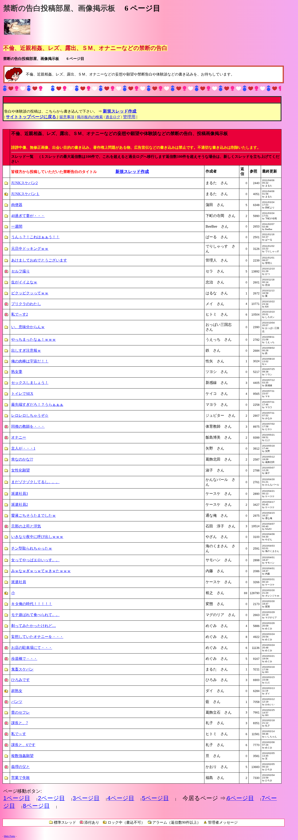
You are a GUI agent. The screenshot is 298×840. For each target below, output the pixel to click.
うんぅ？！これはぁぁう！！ (35, 237)
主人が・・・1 (23, 448)
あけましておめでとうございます (39, 260)
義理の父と (20, 767)
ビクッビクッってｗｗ (29, 293)
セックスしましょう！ (29, 383)
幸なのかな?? (22, 459)
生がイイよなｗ (24, 282)
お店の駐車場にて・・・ (31, 648)
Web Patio (9, 836)
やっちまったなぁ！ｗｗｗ (33, 339)
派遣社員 (18, 582)
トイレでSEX (22, 394)
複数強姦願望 (22, 756)
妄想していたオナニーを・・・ (37, 637)
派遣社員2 (19, 504)
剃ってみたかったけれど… (33, 626)
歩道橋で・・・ (24, 659)
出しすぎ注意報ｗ (26, 350)
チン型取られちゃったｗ (31, 548)
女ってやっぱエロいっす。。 (35, 560)
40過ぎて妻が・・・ (28, 216)
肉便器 (16, 205)
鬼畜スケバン (22, 669)
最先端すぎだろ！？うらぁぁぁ (37, 404)
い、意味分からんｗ (28, 327)
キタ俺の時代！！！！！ (31, 604)
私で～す (18, 734)
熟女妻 (16, 372)
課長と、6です (23, 745)
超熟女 (16, 691)
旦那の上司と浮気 (26, 526)
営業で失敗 (20, 778)
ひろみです (20, 680)
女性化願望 (20, 470)
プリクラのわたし (26, 304)
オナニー (18, 437)
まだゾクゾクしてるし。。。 (35, 482)
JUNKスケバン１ (25, 194)
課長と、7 (19, 723)
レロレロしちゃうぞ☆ (29, 415)
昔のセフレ (20, 712)
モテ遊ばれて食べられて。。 (35, 615)
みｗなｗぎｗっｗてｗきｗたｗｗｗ (41, 571)
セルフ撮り (20, 271)
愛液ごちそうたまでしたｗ (33, 515)
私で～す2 (19, 314)
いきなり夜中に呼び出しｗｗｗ (37, 537)
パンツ (16, 702)
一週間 (16, 226)
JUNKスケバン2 (24, 183)
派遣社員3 (19, 494)
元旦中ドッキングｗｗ (29, 249)
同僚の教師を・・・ (28, 426)
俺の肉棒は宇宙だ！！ (29, 361)
